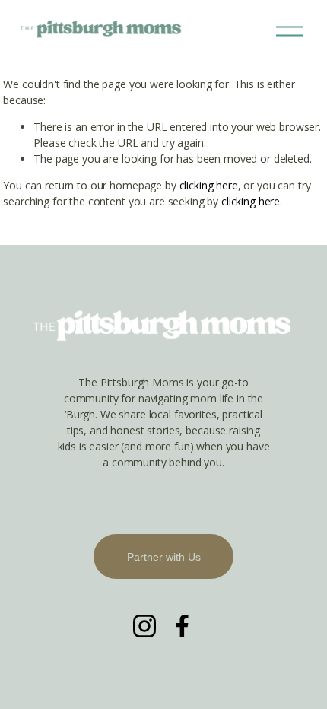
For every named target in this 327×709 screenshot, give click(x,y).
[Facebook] (182, 626)
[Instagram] (144, 626)
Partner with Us (164, 557)
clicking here (208, 185)
